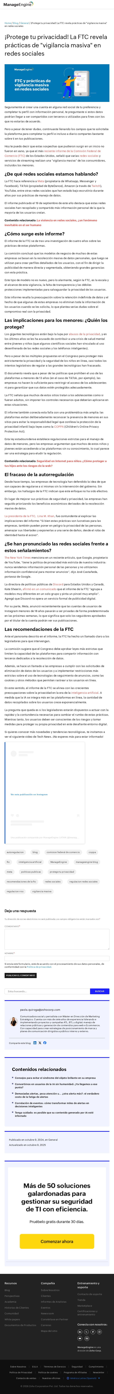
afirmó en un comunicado (40, 589)
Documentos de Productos (20, 1325)
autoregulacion (15, 852)
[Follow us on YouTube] (79, 1338)
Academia (10, 1301)
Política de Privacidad (21, 1372)
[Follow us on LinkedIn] (79, 1331)
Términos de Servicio (55, 1367)
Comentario (12, 926)
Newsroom (47, 1313)
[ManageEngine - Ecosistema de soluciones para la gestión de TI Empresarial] (18, 6)
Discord (58, 584)
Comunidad (12, 1313)
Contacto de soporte (89, 1294)
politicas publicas (31, 872)
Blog (7, 1290)
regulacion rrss (15, 891)
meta (9, 872)
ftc (8, 862)
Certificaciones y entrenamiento (87, 1313)
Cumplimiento (96, 1367)
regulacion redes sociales (83, 881)
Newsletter (98, 1372)
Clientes (46, 1296)
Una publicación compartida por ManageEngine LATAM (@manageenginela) (49, 837)
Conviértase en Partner (54, 1319)
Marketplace (84, 1305)
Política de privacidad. (39, 967)
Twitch (96, 185)
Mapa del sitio (49, 1331)
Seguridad (77, 1367)
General (53, 1139)
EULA (35, 1367)
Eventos (45, 1307)
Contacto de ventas (26, 1378)
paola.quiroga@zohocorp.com (40, 1009)
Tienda (81, 1300)
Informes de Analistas (54, 1301)
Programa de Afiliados (75, 1372)
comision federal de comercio (63, 852)
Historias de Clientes (17, 1307)
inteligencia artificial (85, 692)
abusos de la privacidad (84, 334)
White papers (12, 1319)
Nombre (9, 953)
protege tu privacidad (62, 872)
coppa (92, 852)
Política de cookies (48, 1372)
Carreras (46, 1325)
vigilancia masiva (42, 891)
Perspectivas (12, 1296)
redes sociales (89, 155)
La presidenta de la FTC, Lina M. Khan (29, 516)
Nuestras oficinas (51, 1378)
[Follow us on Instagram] (99, 1331)
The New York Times (18, 557)
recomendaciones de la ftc (21, 881)
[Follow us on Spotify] (86, 1338)
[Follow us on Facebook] (93, 1331)
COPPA (59, 426)
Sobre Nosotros (50, 1290)
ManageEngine (58, 862)
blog (35, 852)
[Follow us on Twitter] (86, 1331)
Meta (41, 181)
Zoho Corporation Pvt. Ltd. (43, 1386)
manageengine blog (87, 862)
